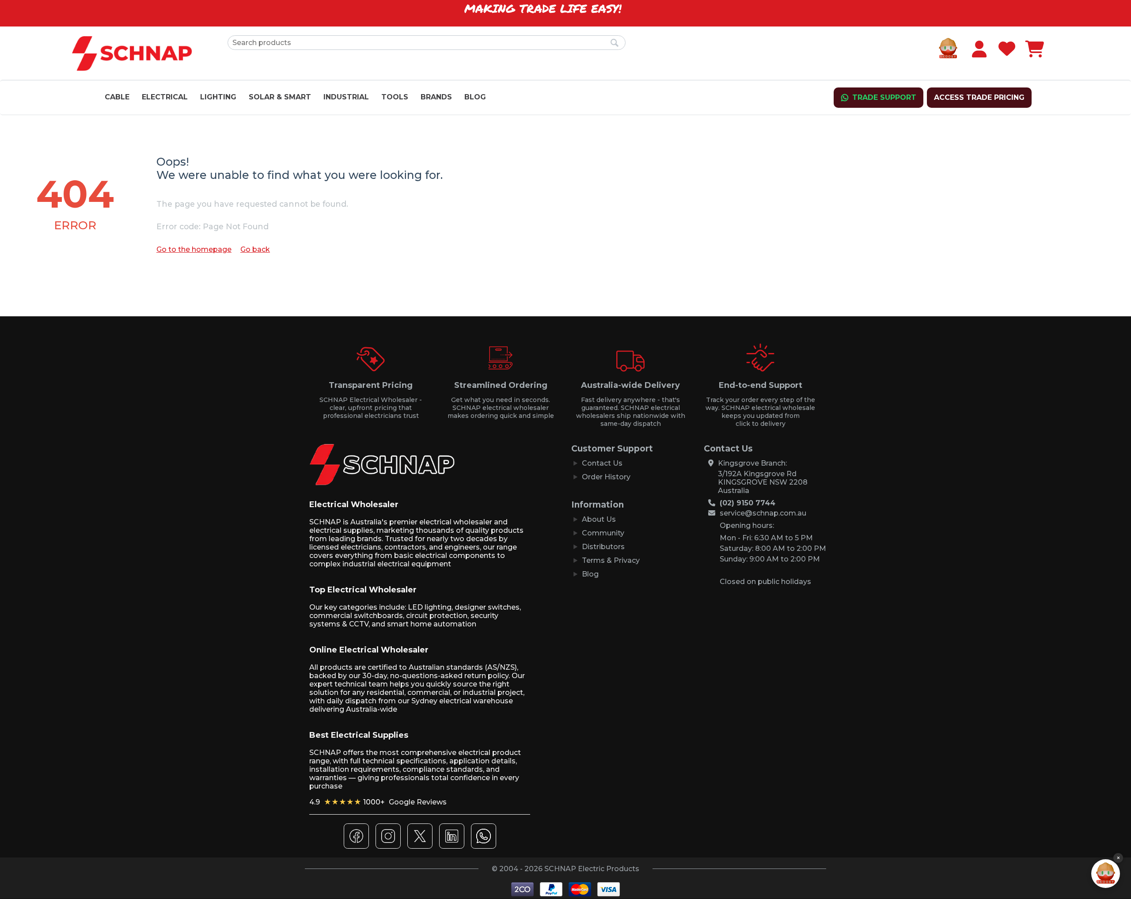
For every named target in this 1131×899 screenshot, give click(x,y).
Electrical (165, 97)
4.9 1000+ (378, 802)
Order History (606, 477)
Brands (436, 97)
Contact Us (602, 463)
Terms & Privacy (611, 560)
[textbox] (427, 42)
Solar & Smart (280, 97)
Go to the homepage (194, 249)
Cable (117, 97)
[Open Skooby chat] (1105, 873)
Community (603, 533)
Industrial (346, 97)
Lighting (218, 97)
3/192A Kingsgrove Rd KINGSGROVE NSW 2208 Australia (763, 482)
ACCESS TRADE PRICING (979, 97)
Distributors (603, 546)
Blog (475, 97)
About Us (599, 519)
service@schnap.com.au (763, 513)
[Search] (614, 43)
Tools (394, 97)
